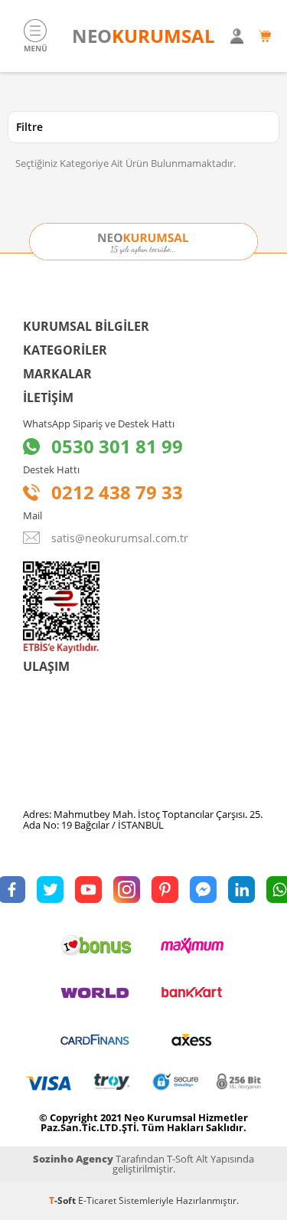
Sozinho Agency (73, 1159)
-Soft (63, 1200)
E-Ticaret (97, 1200)
